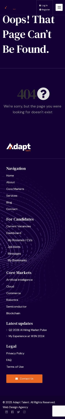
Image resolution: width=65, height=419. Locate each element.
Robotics (12, 300)
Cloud (10, 286)
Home (10, 175)
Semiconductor (16, 306)
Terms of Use (15, 367)
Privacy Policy (15, 353)
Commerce (13, 293)
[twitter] (18, 412)
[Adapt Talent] (10, 3)
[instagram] (24, 412)
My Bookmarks (17, 260)
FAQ (9, 360)
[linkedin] (6, 412)
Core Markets (15, 189)
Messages (14, 253)
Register (45, 9)
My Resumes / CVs (20, 240)
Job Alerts (14, 246)
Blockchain (13, 313)
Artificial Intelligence (19, 280)
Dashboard (13, 233)
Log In (44, 5)
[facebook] (12, 412)
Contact (12, 209)
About (10, 182)
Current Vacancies (18, 226)
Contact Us (26, 378)
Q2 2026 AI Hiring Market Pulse (28, 330)
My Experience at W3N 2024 (26, 336)
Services (11, 196)
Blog (9, 202)
